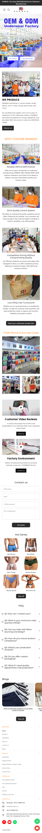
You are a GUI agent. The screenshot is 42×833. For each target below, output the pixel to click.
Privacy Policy (6, 772)
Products (5, 734)
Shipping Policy (6, 761)
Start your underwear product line (21, 323)
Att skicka (21, 525)
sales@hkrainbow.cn (12, 806)
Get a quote (13, 58)
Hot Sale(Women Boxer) (9, 783)
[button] (4, 10)
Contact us (21, 470)
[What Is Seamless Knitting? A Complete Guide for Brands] (18, 694)
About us (8, 128)
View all (21, 596)
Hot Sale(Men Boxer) (8, 780)
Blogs (3, 749)
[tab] (20, 65)
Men (3, 787)
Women (4, 791)
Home (4, 730)
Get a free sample (27, 58)
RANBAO (8, 830)
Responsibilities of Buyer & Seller (11, 764)
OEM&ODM (5, 738)
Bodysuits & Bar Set (8, 794)
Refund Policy (6, 768)
